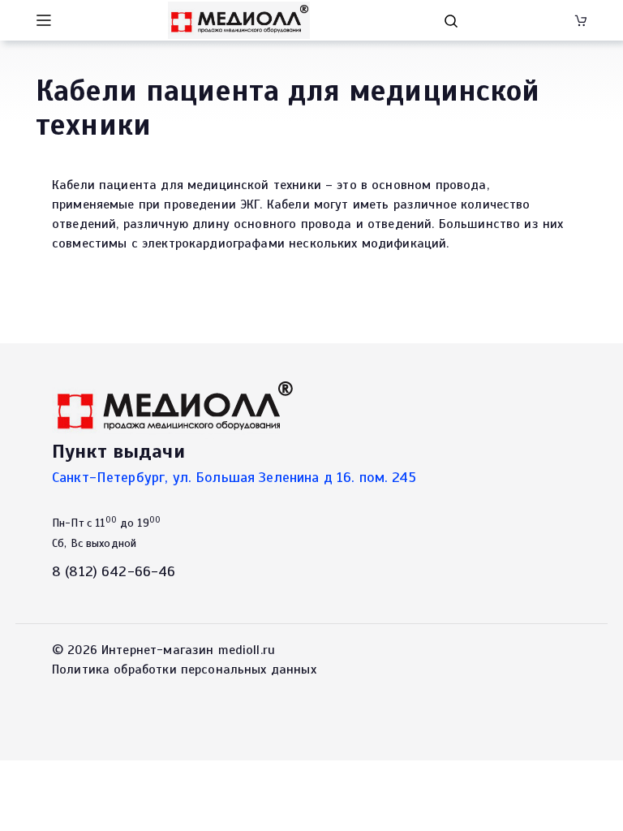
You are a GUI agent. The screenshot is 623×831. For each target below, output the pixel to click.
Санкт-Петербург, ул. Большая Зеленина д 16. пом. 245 (234, 477)
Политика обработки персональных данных (184, 669)
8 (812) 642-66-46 (114, 571)
